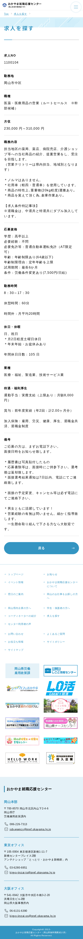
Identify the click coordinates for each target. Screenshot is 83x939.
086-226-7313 (18, 824)
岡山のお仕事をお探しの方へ (62, 596)
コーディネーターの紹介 (22, 616)
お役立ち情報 (16, 641)
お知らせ (52, 574)
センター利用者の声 (19, 624)
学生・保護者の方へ (58, 608)
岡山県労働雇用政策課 (22, 671)
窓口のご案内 (16, 594)
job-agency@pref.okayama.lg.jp (30, 829)
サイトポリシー (56, 641)
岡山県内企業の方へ (19, 608)
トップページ (16, 574)
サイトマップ (16, 649)
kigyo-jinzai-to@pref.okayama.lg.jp (32, 872)
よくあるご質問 (56, 634)
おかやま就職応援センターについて (62, 584)
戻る (41, 548)
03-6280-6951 (18, 867)
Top (6, 14)
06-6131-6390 (18, 910)
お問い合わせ (16, 634)
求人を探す (20, 14)
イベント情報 (16, 582)
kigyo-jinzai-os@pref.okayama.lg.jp (33, 915)
